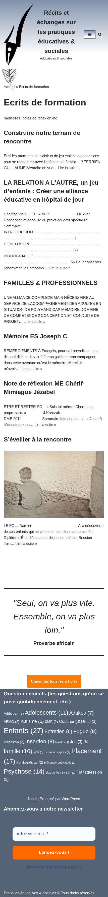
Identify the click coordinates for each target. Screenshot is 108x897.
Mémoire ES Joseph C (35, 336)
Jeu (76, 742)
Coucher (69, 721)
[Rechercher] (100, 34)
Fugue (85, 731)
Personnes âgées (57, 752)
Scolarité (55, 772)
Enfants (23, 730)
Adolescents (46, 712)
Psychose (24, 771)
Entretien (58, 731)
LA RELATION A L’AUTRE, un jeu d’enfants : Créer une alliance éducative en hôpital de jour (51, 191)
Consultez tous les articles (54, 681)
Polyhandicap (29, 762)
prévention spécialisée (60, 762)
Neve (32, 799)
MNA (38, 752)
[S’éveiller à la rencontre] (54, 484)
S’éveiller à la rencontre (37, 439)
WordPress (71, 799)
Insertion (39, 741)
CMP (51, 722)
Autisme (32, 721)
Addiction (14, 713)
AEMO (12, 722)
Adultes (81, 713)
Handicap (14, 742)
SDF (71, 772)
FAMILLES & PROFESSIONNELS (50, 282)
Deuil (88, 721)
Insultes (62, 742)
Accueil (9, 87)
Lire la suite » (69, 168)
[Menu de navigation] (89, 34)
